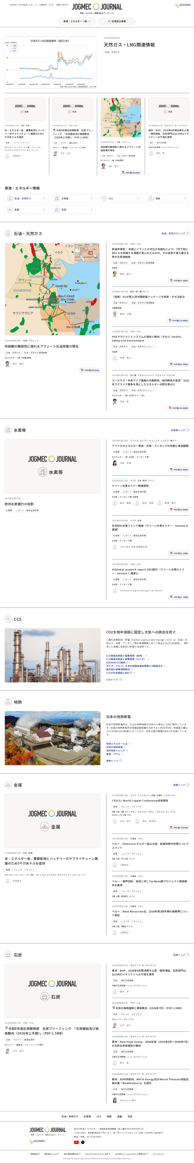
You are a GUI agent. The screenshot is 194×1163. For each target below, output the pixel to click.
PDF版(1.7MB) (179, 598)
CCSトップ (112, 679)
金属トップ (179, 785)
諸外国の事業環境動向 (118, 669)
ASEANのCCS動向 (116, 662)
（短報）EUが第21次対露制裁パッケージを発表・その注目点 (148, 296)
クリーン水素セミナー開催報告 (130, 485)
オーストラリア (181, 125)
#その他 (124, 858)
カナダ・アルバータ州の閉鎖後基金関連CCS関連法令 (134, 666)
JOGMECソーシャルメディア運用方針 (131, 1153)
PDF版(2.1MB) (179, 554)
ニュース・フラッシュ (21, 142)
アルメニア (160, 375)
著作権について (52, 1153)
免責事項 (35, 1153)
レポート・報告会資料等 (27, 510)
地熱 (109, 1116)
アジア (133, 480)
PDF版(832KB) (131, 173)
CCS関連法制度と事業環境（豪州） (125, 655)
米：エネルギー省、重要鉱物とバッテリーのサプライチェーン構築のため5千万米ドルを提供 (25, 133)
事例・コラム (113, 754)
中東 (118, 142)
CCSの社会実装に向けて (119, 672)
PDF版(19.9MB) (178, 321)
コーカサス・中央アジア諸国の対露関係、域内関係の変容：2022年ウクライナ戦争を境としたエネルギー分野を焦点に (150, 382)
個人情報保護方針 (72, 1153)
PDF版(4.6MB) (179, 510)
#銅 (113, 811)
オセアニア (169, 125)
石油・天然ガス (112, 52)
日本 (139, 480)
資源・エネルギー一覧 (75, 21)
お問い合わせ (62, 4)
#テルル (161, 811)
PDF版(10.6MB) (178, 409)
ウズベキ (171, 375)
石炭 (55, 143)
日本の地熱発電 (114, 747)
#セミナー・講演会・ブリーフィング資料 (69, 147)
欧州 (132, 291)
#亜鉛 (123, 926)
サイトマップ (158, 1153)
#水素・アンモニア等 (139, 457)
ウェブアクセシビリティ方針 (98, 1153)
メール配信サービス (44, 4)
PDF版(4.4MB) (179, 365)
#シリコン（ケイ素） (22, 147)
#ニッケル (37, 147)
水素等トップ (178, 430)
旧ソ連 (138, 291)
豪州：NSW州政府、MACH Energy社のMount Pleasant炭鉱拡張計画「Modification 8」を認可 (150, 1081)
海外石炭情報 (162, 142)
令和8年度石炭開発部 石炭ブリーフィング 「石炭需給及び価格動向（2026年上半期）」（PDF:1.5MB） (73, 133)
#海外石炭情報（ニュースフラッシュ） (164, 147)
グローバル (73, 125)
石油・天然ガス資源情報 (126, 156)
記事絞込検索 (119, 21)
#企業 (114, 351)
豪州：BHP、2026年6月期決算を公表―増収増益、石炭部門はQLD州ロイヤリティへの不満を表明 (168, 133)
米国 (27, 125)
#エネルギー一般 (107, 160)
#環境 (135, 496)
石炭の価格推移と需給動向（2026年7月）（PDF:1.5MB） (149, 1008)
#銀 (122, 811)
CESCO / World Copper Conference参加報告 (140, 800)
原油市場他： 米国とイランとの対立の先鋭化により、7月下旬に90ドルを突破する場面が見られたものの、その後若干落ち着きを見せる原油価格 (150, 253)
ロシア (146, 291)
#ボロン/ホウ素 (119, 815)
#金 (118, 811)
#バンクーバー (33, 150)
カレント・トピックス (131, 806)
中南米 (159, 795)
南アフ (173, 440)
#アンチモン (131, 811)
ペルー (141, 838)
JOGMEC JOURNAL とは (21, 4)
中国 (153, 795)
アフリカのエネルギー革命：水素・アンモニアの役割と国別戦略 (150, 446)
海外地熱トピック (115, 750)
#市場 (114, 267)
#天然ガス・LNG (137, 395)
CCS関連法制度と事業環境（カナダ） (126, 659)
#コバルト (9, 147)
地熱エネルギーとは (117, 743)
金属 (7, 142)
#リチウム (9, 150)
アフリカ (134, 440)
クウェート (126, 142)
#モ (129, 815)
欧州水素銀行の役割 (19, 504)
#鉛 (118, 926)
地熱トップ (112, 760)
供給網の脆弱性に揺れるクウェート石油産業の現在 (42, 346)
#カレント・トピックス (123, 1019)
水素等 (9, 510)
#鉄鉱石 (124, 896)
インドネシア (143, 795)
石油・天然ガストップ (173, 233)
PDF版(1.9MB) (179, 281)
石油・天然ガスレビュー (142, 346)
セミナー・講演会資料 (69, 143)
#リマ (132, 858)
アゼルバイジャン (146, 375)
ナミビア (165, 440)
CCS (99, 1116)
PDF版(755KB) (179, 828)
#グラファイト (20, 150)
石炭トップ (179, 954)
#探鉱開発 (119, 160)
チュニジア (154, 440)
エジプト (144, 440)
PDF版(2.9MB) (179, 470)
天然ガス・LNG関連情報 (129, 44)
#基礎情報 (116, 307)
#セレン (152, 811)
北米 (23, 125)
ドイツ (151, 480)
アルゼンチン (170, 795)
